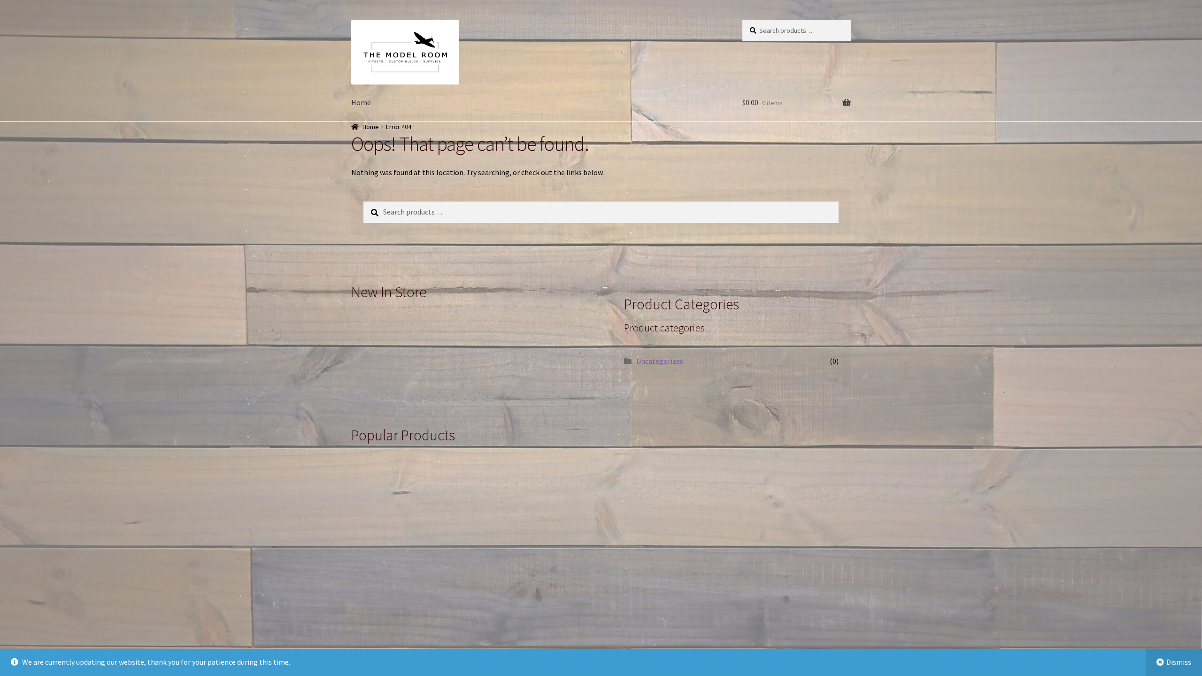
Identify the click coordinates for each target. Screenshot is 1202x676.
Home (361, 102)
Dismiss (1178, 662)
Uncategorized (660, 361)
